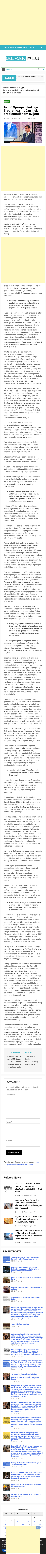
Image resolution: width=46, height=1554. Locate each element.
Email (9, 1131)
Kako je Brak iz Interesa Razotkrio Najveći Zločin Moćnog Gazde (26, 1463)
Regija (6, 102)
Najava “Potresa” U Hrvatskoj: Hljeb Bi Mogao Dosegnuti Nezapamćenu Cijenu (28, 1219)
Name (9, 1122)
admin (8, 118)
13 (23, 1525)
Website (9, 1141)
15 (34, 1525)
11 (12, 1525)
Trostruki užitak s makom (20, 1324)
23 (40, 1528)
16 (40, 1525)
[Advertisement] (23, 1539)
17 (6, 1528)
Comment (10, 1095)
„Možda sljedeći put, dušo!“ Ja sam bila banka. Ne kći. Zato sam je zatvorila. (22, 48)
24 (6, 1532)
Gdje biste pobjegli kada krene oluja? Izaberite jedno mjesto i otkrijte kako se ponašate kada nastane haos (25, 1269)
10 (6, 1525)
